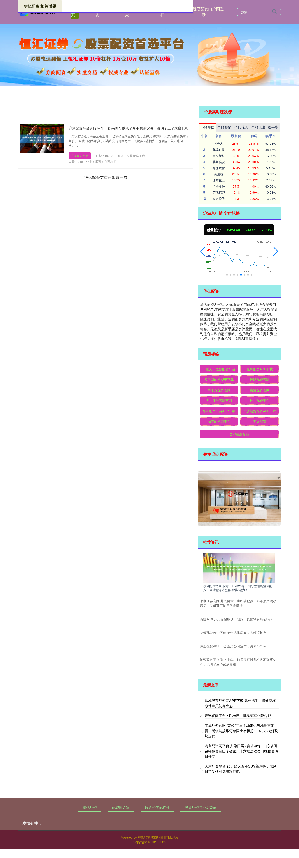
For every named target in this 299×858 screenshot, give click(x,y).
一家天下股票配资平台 (218, 369)
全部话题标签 (239, 434)
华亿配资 (90, 807)
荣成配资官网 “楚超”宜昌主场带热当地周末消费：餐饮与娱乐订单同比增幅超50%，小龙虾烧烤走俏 (241, 730)
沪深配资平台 (79, 155)
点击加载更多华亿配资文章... (106, 177)
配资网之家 (121, 807)
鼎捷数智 (219, 168)
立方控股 (219, 198)
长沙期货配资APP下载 (259, 411)
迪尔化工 (219, 180)
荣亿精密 (219, 192)
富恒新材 (219, 155)
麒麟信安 (219, 162)
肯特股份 (219, 186)
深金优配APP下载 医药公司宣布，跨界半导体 (233, 646)
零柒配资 (259, 421)
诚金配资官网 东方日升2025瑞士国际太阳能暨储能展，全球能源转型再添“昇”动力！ (237, 588)
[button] (203, 251)
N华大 (219, 143)
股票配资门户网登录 (208, 11)
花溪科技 (219, 149)
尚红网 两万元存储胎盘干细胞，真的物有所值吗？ (236, 619)
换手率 (273, 127)
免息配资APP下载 (259, 369)
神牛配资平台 (259, 400)
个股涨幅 (207, 127)
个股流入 (241, 127)
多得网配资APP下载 (219, 379)
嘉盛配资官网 (259, 390)
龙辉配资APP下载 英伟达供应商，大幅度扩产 (233, 632)
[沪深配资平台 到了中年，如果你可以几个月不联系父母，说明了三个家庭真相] (42, 138)
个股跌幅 (224, 127)
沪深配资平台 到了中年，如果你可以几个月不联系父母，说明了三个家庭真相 (128, 128)
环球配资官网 (259, 379)
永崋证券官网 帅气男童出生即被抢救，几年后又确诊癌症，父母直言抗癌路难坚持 (238, 603)
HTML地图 (171, 837)
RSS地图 (157, 837)
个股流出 (258, 127)
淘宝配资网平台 (219, 421)
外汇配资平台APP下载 (218, 411)
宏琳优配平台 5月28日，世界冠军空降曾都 (238, 715)
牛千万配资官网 (219, 390)
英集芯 (218, 174)
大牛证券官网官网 (219, 400)
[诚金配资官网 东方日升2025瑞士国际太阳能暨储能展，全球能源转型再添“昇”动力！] (239, 567)
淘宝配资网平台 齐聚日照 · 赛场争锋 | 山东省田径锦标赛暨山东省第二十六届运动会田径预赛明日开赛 (241, 751)
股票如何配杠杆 (157, 807)
